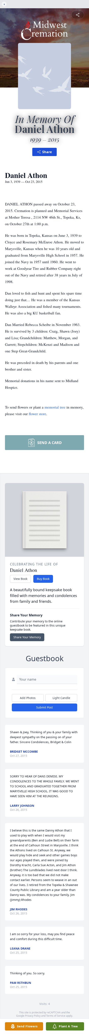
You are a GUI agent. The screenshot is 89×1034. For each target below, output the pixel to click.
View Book (20, 579)
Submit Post (44, 707)
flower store (37, 413)
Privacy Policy (33, 1015)
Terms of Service (55, 1015)
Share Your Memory (27, 637)
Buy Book (43, 579)
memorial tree (54, 407)
